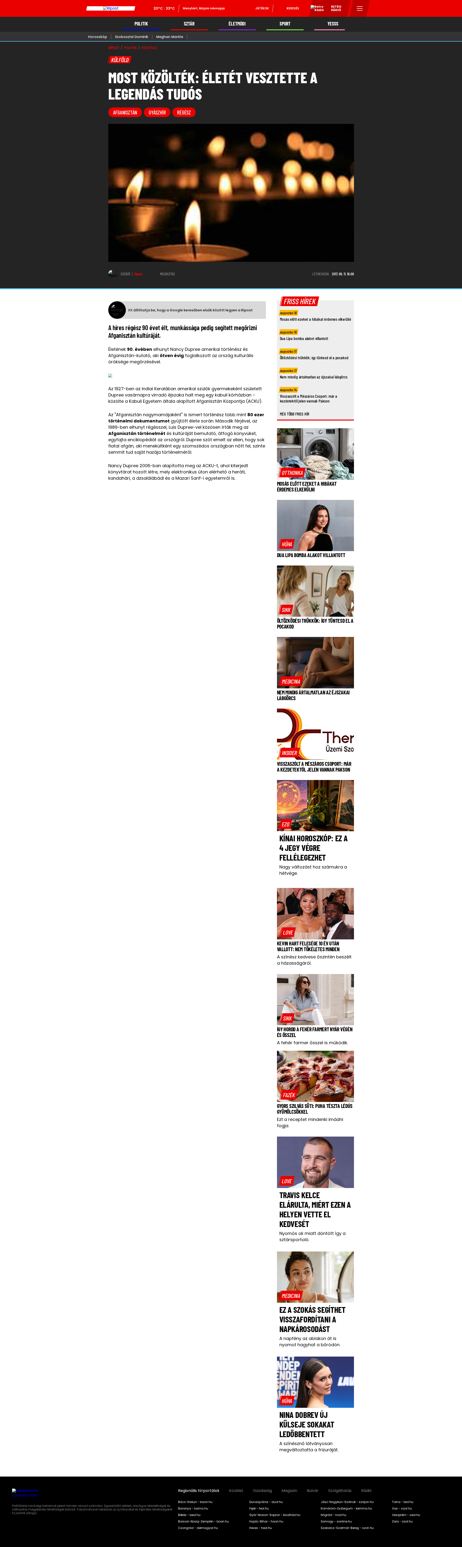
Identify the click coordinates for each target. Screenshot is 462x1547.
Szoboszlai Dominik (131, 36)
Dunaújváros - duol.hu (266, 1502)
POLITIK (141, 23)
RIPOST (113, 47)
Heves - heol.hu (260, 1528)
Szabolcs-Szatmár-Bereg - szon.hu (347, 1528)
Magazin (289, 1491)
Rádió (366, 1491)
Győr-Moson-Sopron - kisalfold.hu (274, 1515)
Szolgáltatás (340, 1491)
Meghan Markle (169, 36)
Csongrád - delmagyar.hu (198, 1528)
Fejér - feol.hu (259, 1508)
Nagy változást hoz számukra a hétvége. (313, 870)
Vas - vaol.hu (402, 1508)
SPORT (285, 23)
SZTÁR (189, 23)
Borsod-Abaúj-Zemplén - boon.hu (203, 1521)
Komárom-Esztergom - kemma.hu (346, 1508)
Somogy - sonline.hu (336, 1521)
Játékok (262, 8)
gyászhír (157, 112)
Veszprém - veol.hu (406, 1515)
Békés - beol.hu (189, 1515)
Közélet (236, 1491)
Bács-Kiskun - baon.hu (195, 1502)
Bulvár (313, 1491)
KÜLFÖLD (149, 47)
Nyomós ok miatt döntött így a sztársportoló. (312, 1236)
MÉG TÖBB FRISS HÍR (294, 413)
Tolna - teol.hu (402, 1502)
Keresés (293, 8)
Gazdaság (262, 1491)
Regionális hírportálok (198, 1491)
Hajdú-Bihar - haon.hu (266, 1521)
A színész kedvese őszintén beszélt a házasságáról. (314, 960)
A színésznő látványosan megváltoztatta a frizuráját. (308, 1446)
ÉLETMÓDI (237, 23)
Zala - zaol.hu (402, 1521)
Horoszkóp (97, 36)
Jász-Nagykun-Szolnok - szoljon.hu (347, 1502)
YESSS (332, 23)
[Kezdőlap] (110, 8)
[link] (292, 472)
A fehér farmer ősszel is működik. (312, 1043)
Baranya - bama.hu (193, 1508)
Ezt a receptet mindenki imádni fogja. (310, 1122)
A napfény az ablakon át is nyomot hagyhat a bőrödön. (309, 1341)
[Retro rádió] (315, 9)
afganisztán (125, 112)
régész (184, 112)
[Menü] (360, 8)
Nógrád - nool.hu (333, 1515)
